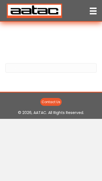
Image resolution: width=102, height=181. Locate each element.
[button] (51, 102)
